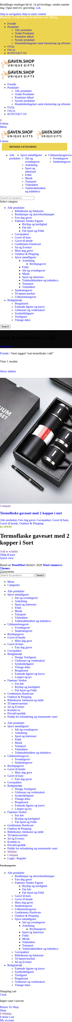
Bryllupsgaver (38, 263)
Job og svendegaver (32, 160)
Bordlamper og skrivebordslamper (34, 214)
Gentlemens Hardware (28, 244)
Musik (28, 178)
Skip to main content (34, 14)
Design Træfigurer (25, 657)
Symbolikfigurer (24, 313)
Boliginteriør (14, 300)
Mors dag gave (23, 640)
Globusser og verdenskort (30, 310)
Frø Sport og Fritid (33, 230)
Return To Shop (9, 1007)
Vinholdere (31, 184)
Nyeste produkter (25, 39)
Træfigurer (21, 316)
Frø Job (26, 227)
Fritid (28, 174)
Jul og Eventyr (23, 247)
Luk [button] (38, 7)
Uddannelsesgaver (25, 296)
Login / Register (16, 858)
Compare (12, 855)
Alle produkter (23, 30)
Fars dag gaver (23, 217)
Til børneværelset (25, 293)
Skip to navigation (11, 14)
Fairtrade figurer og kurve (30, 306)
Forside (4, 353)
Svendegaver (60, 158)
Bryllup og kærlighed (34, 224)
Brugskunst (21, 303)
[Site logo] (18, 67)
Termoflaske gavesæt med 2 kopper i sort (31, 513)
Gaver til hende (24, 240)
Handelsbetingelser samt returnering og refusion (42, 43)
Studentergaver (62, 161)
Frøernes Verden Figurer (29, 220)
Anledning (31, 165)
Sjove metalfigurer (25, 257)
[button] (7, 554)
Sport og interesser (30, 170)
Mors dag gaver (24, 250)
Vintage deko (22, 320)
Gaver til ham (23, 237)
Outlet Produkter (24, 33)
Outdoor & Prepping (27, 253)
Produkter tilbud (24, 36)
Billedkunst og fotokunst (29, 211)
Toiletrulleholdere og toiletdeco (35, 190)
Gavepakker (22, 234)
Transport (30, 181)
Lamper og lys (23, 677)
